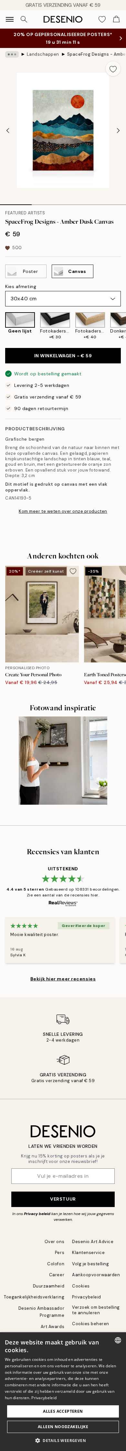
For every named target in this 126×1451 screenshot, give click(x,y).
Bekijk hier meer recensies (63, 979)
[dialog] (63, 1391)
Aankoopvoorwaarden (96, 1275)
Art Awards (52, 1326)
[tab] (16, 202)
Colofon (55, 1264)
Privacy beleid (37, 1213)
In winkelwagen (63, 356)
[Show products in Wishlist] (102, 19)
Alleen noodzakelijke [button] (63, 1426)
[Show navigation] (10, 19)
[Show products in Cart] (116, 19)
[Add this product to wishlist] (113, 68)
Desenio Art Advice (92, 1241)
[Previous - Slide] (8, 130)
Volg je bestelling (90, 1264)
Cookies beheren (90, 1323)
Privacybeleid (86, 1297)
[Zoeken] (24, 19)
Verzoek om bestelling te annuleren (96, 1310)
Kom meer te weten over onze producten (63, 511)
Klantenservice (88, 1252)
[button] (63, 1440)
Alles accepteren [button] (63, 1411)
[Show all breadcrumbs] (12, 54)
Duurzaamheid (48, 1286)
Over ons (54, 1241)
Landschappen (43, 54)
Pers (59, 1252)
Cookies (81, 1286)
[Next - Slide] (118, 130)
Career (56, 1275)
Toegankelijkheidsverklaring (34, 1297)
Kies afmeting (20, 286)
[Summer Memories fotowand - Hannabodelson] (63, 760)
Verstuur (63, 1199)
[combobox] (118, 1340)
